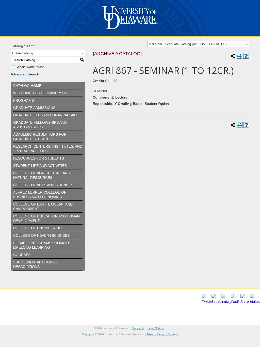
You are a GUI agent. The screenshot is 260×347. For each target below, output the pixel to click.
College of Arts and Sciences (43, 185)
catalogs (89, 334)
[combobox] (198, 44)
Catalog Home (27, 86)
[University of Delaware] (130, 30)
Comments (138, 328)
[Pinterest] (247, 301)
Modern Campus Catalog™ (162, 334)
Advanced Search (25, 74)
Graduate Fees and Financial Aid (45, 115)
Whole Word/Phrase (30, 67)
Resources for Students (38, 158)
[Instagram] (229, 301)
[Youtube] (238, 301)
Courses (21, 255)
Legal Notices (156, 328)
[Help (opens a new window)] (246, 56)
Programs (23, 100)
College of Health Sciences (41, 235)
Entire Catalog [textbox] (22, 53)
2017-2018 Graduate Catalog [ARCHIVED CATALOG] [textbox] (188, 44)
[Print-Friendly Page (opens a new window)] (239, 56)
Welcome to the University (40, 93)
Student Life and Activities (40, 166)
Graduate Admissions (34, 108)
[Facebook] (220, 301)
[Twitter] (208, 301)
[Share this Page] (233, 56)
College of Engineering (37, 228)
